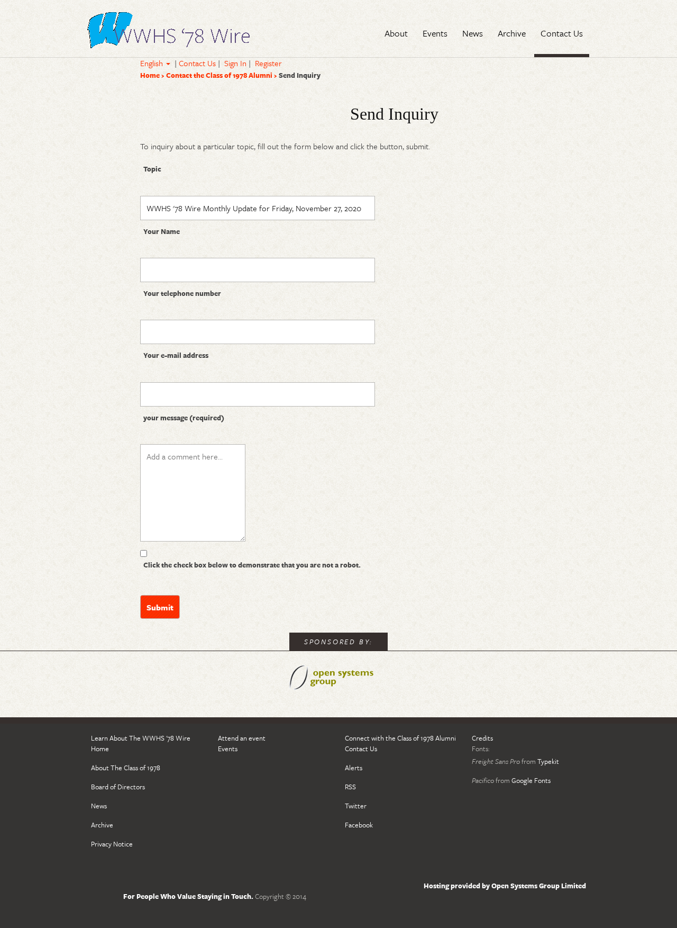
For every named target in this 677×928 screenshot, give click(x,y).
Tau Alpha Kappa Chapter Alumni (169, 32)
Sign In (235, 63)
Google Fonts (531, 780)
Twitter (356, 805)
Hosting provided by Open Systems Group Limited (505, 885)
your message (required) (183, 417)
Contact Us (197, 63)
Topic (152, 169)
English (152, 63)
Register (268, 63)
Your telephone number (182, 293)
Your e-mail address (175, 355)
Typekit (548, 761)
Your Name (161, 231)
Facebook (359, 824)
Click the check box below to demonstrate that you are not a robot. (252, 565)
